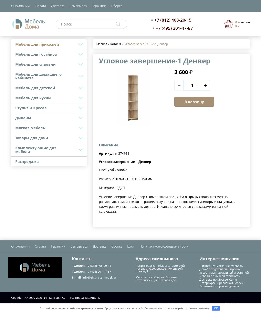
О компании (20, 6)
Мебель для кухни (33, 97)
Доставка (57, 6)
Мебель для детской (35, 87)
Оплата (40, 6)
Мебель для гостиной (36, 54)
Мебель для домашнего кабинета (38, 76)
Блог (130, 246)
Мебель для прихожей (37, 44)
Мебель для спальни (35, 64)
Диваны (23, 117)
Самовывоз (78, 6)
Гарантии (99, 6)
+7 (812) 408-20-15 (172, 20)
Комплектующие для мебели (35, 149)
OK (216, 308)
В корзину (194, 101)
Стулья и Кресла (31, 107)
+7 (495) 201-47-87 (174, 28)
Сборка (116, 6)
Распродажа (27, 161)
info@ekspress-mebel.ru (99, 277)
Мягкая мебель (30, 127)
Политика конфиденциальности (163, 246)
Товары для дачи (31, 137)
